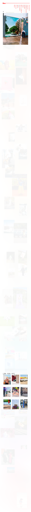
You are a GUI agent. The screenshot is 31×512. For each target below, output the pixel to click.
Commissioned (26, 9)
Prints (15, 7)
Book (14, 6)
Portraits (29, 8)
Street (24, 7)
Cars (23, 6)
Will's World (21, 9)
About (17, 6)
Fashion (27, 7)
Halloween (19, 8)
